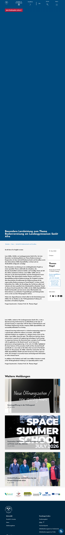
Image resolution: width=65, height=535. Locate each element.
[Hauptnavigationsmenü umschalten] (57, 4)
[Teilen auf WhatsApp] (56, 296)
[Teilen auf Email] (61, 296)
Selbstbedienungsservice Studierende (49, 529)
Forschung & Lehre (44, 516)
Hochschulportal (43, 525)
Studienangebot (43, 519)
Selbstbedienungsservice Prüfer (47, 532)
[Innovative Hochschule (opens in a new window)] (37, 494)
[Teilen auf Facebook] (50, 296)
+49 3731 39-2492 (54, 278)
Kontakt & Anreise (11, 519)
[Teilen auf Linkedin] (58, 296)
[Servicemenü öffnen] (61, 531)
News (12, 244)
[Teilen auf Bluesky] (53, 296)
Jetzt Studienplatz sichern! (13, 10)
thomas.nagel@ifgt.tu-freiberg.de (54, 275)
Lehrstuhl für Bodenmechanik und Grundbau (26, 244)
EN (39, 3)
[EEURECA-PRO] (47, 494)
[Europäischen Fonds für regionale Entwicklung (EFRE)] (56, 494)
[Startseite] (6, 3)
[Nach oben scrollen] (61, 524)
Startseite (7, 244)
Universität (9, 516)
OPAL (40, 522)
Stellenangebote (10, 525)
